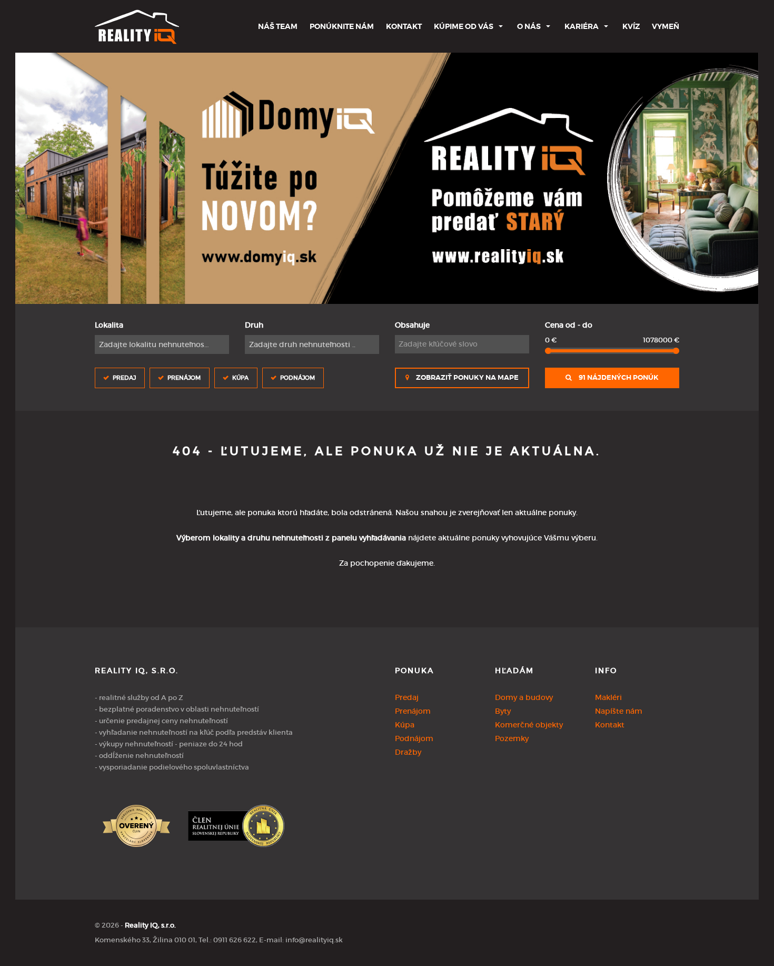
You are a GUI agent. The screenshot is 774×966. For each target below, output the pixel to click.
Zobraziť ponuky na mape (466, 377)
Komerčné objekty (529, 725)
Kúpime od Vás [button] (463, 26)
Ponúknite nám (342, 26)
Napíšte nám (618, 711)
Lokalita (109, 325)
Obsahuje (412, 325)
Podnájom (297, 377)
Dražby (408, 752)
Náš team (277, 26)
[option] (386, 178)
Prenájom (184, 377)
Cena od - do (568, 325)
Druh (254, 325)
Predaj (124, 377)
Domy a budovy (524, 697)
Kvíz (631, 26)
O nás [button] (529, 26)
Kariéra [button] (581, 26)
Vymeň (665, 26)
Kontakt (404, 26)
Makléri (608, 697)
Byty (503, 711)
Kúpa (240, 377)
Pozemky (512, 738)
